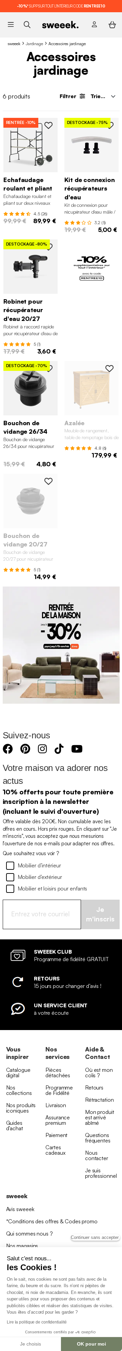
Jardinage (34, 43)
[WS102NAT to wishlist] (109, 368)
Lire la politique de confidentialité (36, 1322)
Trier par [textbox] (102, 96)
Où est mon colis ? (99, 1072)
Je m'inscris (100, 914)
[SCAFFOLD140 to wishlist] (48, 125)
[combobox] (102, 96)
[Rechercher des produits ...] (27, 24)
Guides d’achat (14, 1125)
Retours (94, 1087)
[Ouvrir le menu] (11, 24)
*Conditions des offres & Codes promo (52, 1221)
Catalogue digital (18, 1072)
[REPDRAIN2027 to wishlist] (48, 481)
